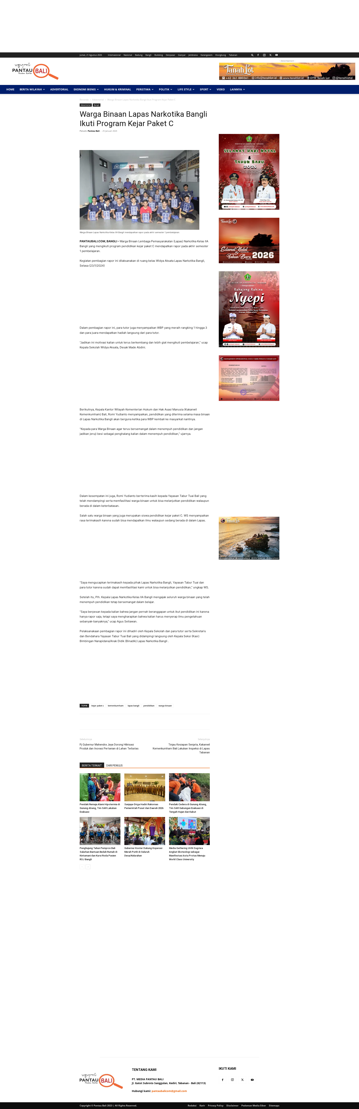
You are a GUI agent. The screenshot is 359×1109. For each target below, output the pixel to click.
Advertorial (59, 89)
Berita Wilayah (31, 89)
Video (221, 89)
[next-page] (88, 866)
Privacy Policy (215, 1105)
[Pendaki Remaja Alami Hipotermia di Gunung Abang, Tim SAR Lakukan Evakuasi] (100, 787)
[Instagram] (264, 55)
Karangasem (206, 55)
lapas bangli (133, 705)
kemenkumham (116, 705)
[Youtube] (276, 55)
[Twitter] (270, 55)
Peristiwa (143, 89)
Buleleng (158, 55)
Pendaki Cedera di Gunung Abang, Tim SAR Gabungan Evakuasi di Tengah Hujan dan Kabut (188, 808)
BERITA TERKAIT (92, 765)
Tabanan (233, 55)
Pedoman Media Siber (253, 1105)
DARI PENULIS (114, 765)
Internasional (114, 55)
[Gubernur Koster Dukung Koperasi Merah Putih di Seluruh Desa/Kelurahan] (144, 831)
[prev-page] (82, 866)
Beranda (84, 99)
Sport (204, 89)
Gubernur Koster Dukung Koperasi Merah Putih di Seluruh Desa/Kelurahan (143, 852)
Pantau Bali (93, 130)
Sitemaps (274, 1105)
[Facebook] (258, 55)
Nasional (128, 55)
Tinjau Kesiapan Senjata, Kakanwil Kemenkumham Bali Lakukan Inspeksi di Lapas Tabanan (181, 748)
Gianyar (181, 55)
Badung (138, 55)
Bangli (148, 55)
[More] (198, 139)
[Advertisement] (112, 26)
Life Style (184, 89)
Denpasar (170, 55)
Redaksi (192, 1105)
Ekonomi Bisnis (85, 89)
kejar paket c (97, 705)
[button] (252, 55)
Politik (164, 89)
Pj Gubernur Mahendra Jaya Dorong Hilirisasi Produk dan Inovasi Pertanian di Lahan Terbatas (109, 746)
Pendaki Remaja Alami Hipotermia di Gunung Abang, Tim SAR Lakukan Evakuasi (100, 808)
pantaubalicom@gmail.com (169, 1091)
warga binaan (165, 705)
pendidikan (148, 705)
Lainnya (236, 89)
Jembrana (193, 55)
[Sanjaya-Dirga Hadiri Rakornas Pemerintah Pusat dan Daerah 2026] (144, 787)
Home (10, 89)
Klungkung (220, 55)
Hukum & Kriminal (117, 89)
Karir (202, 1105)
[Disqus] (145, 925)
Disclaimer (232, 1105)
